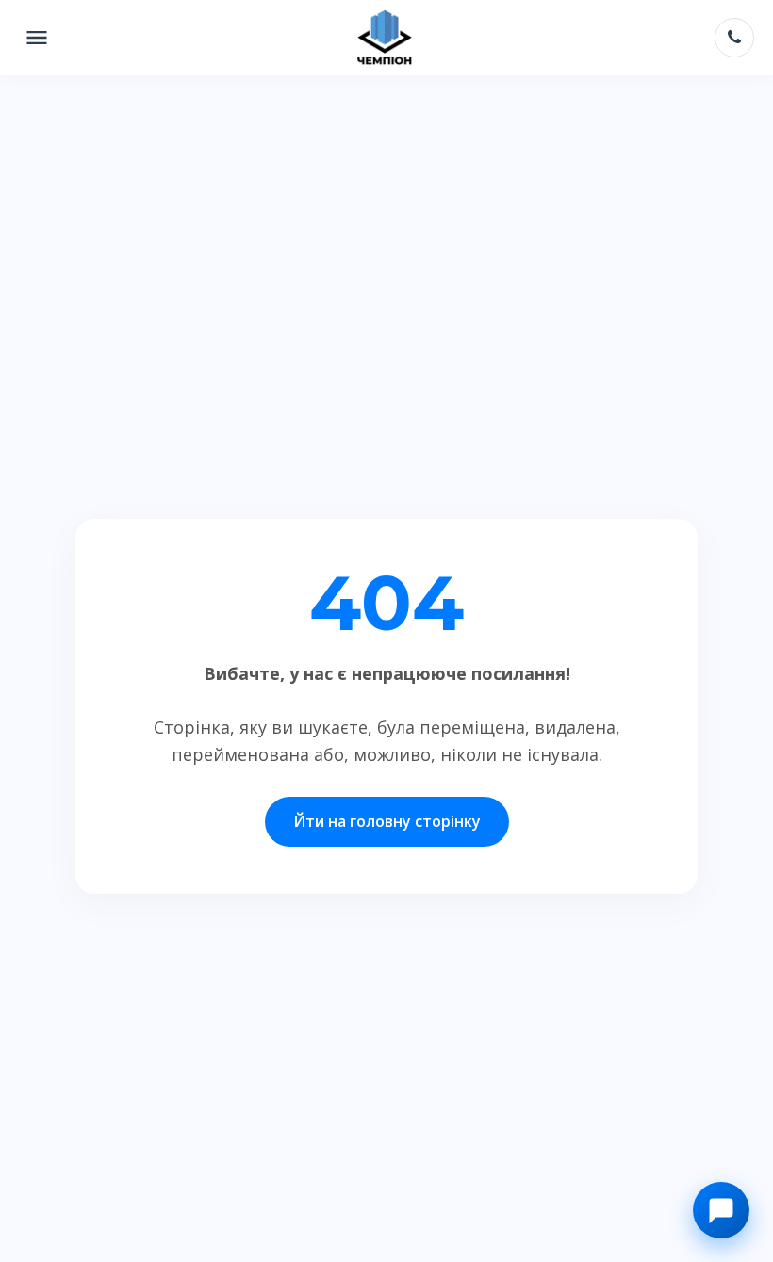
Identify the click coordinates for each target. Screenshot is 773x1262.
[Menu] (37, 38)
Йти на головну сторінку (387, 821)
